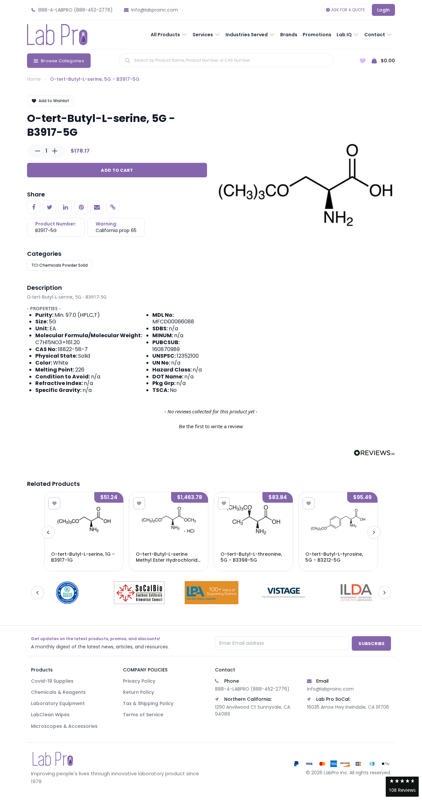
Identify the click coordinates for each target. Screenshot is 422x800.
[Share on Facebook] (33, 207)
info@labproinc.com (330, 689)
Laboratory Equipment (58, 703)
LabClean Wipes (50, 714)
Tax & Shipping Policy (148, 703)
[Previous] (48, 532)
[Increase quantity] (55, 151)
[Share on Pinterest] (81, 207)
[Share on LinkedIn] (65, 207)
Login (383, 10)
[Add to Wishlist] (54, 503)
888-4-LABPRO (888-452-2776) (252, 689)
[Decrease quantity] (38, 151)
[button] (211, 425)
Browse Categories (62, 61)
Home (34, 79)
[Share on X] (49, 207)
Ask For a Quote (348, 10)
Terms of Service (143, 714)
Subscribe (371, 643)
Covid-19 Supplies (52, 681)
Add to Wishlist (54, 101)
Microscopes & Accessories (64, 726)
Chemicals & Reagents (58, 692)
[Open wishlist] (363, 60)
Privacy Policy (139, 681)
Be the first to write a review (211, 426)
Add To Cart (117, 170)
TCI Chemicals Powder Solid (59, 265)
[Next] (373, 532)
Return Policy (138, 692)
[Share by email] (97, 207)
